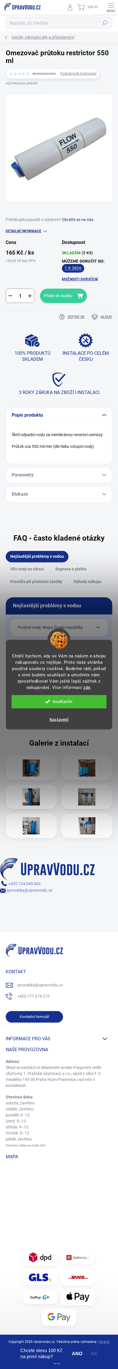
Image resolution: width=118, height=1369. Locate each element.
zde (87, 687)
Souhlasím (62, 701)
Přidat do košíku (58, 296)
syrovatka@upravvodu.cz (29, 890)
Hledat (105, 23)
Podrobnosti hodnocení (78, 74)
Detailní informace (23, 231)
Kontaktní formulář (34, 1017)
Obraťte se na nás (77, 219)
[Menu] (111, 7)
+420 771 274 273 (33, 996)
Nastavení (59, 719)
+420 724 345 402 (24, 883)
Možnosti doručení (80, 279)
